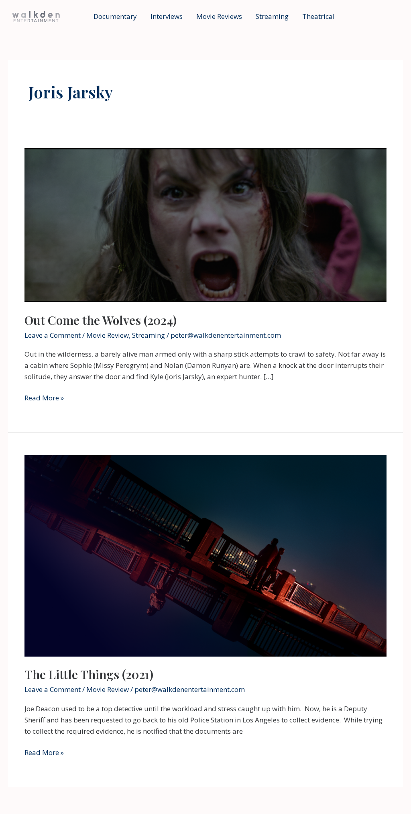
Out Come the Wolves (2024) (100, 320)
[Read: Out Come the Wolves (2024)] (205, 224)
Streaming (272, 16)
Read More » (44, 398)
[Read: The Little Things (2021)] (205, 555)
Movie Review (107, 335)
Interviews (167, 16)
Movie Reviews (219, 16)
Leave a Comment (52, 335)
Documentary (115, 16)
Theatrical (318, 16)
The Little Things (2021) (88, 674)
